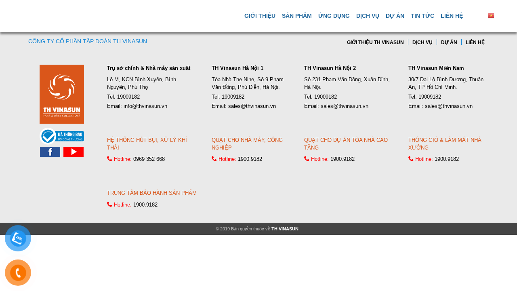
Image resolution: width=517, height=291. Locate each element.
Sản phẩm (297, 16)
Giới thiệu (259, 16)
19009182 (128, 97)
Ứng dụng (334, 16)
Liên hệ (452, 16)
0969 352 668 (149, 159)
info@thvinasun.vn (145, 106)
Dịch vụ (367, 16)
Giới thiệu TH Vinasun (375, 42)
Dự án (395, 16)
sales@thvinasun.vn (252, 106)
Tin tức (422, 16)
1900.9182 (250, 159)
